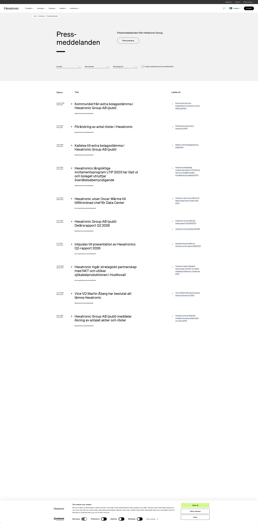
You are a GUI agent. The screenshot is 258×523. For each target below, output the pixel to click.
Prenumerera (128, 40)
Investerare (74, 8)
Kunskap (52, 8)
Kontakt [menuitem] (249, 8)
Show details (151, 519)
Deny (195, 517)
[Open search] (224, 8)
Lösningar (40, 8)
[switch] (104, 519)
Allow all (195, 505)
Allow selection (195, 511)
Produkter (28, 8)
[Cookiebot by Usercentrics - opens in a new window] (59, 519)
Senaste (62, 8)
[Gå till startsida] (11, 8)
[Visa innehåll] (106, 108)
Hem (35, 16)
